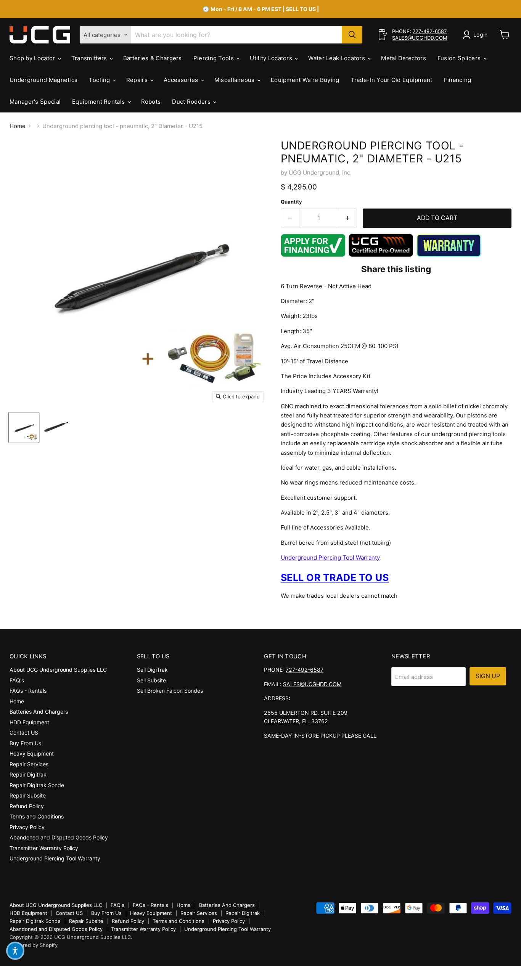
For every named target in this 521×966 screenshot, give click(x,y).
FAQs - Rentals (28, 690)
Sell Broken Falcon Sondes (170, 690)
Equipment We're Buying (305, 79)
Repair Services (29, 764)
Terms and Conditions (37, 816)
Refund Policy (27, 806)
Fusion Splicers (459, 58)
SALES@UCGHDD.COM (419, 38)
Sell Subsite (151, 680)
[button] (15, 951)
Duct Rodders (192, 101)
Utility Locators (272, 58)
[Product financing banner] (313, 254)
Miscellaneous (235, 79)
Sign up (488, 676)
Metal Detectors (403, 58)
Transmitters (90, 58)
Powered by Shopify (34, 945)
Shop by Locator (33, 58)
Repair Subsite (28, 795)
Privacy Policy (27, 827)
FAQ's (17, 680)
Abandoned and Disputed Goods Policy (59, 837)
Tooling (100, 79)
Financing (457, 79)
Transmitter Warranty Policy (44, 848)
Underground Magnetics (43, 79)
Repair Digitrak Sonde (37, 785)
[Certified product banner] (381, 254)
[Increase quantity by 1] (347, 218)
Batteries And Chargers (39, 711)
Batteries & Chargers (152, 58)
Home (18, 126)
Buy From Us (25, 743)
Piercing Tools (214, 58)
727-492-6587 (430, 31)
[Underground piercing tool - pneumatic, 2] (24, 427)
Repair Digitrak (28, 774)
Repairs (137, 79)
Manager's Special (35, 101)
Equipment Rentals (99, 101)
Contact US (24, 732)
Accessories (182, 79)
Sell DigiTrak (152, 669)
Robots (151, 101)
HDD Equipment (29, 722)
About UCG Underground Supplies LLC (58, 669)
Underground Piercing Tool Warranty (330, 557)
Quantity (291, 202)
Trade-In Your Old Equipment (392, 79)
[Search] (352, 34)
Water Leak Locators (337, 58)
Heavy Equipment (32, 753)
